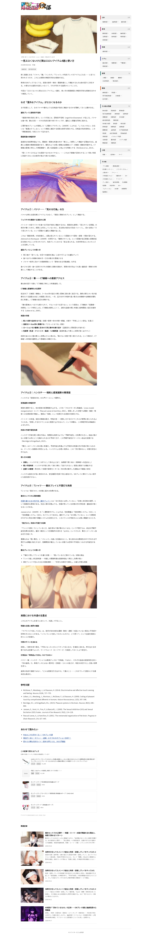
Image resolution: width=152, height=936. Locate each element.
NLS (44, 815)
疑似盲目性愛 (32, 69)
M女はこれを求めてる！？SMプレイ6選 (38, 734)
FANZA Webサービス (32, 815)
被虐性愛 (24, 69)
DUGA (40, 815)
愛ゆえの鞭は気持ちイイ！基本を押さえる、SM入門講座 (44, 741)
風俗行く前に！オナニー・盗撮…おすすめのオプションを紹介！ (47, 738)
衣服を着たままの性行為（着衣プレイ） (36, 501)
